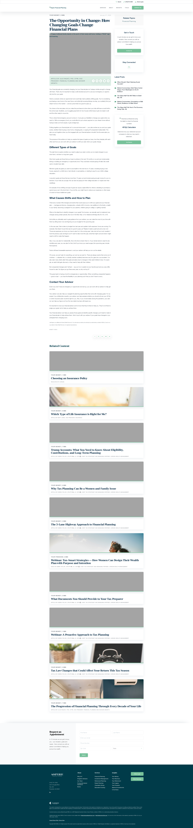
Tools (127, 7)
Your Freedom (116, 785)
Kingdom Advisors (82, 778)
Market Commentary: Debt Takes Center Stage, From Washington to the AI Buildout (129, 89)
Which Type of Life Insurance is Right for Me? (79, 414)
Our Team (80, 781)
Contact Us (129, 50)
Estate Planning (99, 783)
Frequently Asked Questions (82, 783)
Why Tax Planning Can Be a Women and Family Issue (83, 488)
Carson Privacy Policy (54, 820)
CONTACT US (137, 7)
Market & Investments (118, 787)
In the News (115, 789)
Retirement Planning (100, 781)
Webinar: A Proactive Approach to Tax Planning (80, 634)
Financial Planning (129, 21)
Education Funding (100, 787)
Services (103, 7)
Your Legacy (115, 783)
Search (119, 1)
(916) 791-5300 (129, 1)
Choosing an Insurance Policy (69, 378)
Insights (119, 7)
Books (79, 786)
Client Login (137, 774)
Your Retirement (116, 781)
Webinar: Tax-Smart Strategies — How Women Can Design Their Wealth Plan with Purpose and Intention (95, 562)
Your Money (115, 776)
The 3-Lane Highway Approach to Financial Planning (83, 524)
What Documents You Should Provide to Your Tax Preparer (87, 599)
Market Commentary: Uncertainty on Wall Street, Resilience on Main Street (130, 102)
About (111, 7)
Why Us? (79, 776)
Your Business (116, 778)
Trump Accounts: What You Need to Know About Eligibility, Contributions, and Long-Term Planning (87, 451)
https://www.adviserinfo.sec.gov (88, 815)
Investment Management (101, 778)
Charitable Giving (99, 785)
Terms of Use (61, 820)
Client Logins (140, 1)
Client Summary (137, 779)
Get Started (129, 142)
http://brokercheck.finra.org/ (102, 815)
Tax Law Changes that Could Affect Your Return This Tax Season (90, 670)
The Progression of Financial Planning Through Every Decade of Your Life (96, 706)
